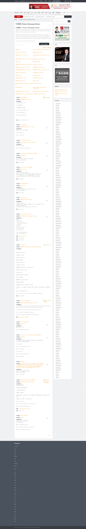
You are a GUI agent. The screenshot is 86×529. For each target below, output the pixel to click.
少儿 (32, 12)
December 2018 (58, 242)
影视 (15, 473)
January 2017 (58, 279)
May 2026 (57, 108)
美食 (42, 12)
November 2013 (58, 344)
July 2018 (57, 250)
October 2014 (58, 326)
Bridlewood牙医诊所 (24, 183)
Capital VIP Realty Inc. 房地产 (25, 214)
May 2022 (57, 172)
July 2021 (57, 189)
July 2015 (57, 310)
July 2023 (57, 158)
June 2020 (57, 211)
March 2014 (58, 338)
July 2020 (57, 209)
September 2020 (58, 206)
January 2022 (58, 178)
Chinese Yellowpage (56, 1)
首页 (17, 12)
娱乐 (50, 12)
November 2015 (58, 303)
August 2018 (58, 249)
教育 (28, 12)
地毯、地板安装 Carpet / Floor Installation (24, 59)
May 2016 (57, 293)
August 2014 (58, 329)
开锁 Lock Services (36, 64)
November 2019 (58, 223)
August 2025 (58, 124)
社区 (25, 12)
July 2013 (57, 351)
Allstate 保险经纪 (23, 97)
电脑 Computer (36, 75)
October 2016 (58, 285)
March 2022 (58, 175)
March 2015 (58, 317)
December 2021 (58, 180)
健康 (39, 12)
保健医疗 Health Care (37, 52)
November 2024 (58, 139)
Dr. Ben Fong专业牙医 (24, 321)
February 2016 (58, 298)
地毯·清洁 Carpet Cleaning (38, 59)
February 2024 (58, 155)
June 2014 (57, 332)
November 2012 (58, 365)
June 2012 (57, 374)
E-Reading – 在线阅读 (39, 1)
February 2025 (58, 134)
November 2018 (58, 243)
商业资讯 (15, 463)
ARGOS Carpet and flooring (25, 140)
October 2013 (58, 346)
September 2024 (58, 143)
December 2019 (58, 221)
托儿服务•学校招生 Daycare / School (22, 69)
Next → (49, 435)
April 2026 (57, 110)
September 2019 (58, 226)
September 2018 (58, 247)
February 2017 (58, 278)
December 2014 (58, 322)
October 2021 (58, 184)
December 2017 (58, 261)
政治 (15, 477)
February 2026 (58, 113)
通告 (53, 12)
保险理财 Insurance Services (21, 55)
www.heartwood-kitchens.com (24, 408)
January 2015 (58, 321)
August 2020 (58, 208)
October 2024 (58, 141)
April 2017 (57, 274)
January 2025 (58, 136)
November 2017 (58, 262)
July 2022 (57, 168)
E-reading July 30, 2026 (40, 16)
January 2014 (58, 341)
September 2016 (58, 286)
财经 (15, 516)
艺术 (15, 514)
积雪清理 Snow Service (37, 77)
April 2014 (57, 336)
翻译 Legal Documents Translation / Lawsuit (24, 83)
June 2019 (57, 232)
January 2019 (58, 240)
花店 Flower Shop (36, 83)
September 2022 (58, 165)
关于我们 (45, 1)
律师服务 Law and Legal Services (22, 67)
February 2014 (58, 339)
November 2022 (58, 161)
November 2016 (58, 283)
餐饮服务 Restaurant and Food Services (23, 94)
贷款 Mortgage (18, 87)
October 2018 (58, 245)
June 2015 (57, 312)
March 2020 (58, 216)
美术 (15, 506)
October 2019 (58, 225)
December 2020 (58, 201)
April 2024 (57, 151)
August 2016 (58, 288)
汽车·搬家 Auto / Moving (38, 72)
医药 (15, 458)
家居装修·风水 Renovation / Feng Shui (23, 64)
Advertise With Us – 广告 (24, 1)
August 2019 (58, 228)
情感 (46, 12)
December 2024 (58, 137)
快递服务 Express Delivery (38, 67)
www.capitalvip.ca (22, 236)
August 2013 (58, 350)
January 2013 (58, 362)
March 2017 (58, 276)
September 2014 (58, 327)
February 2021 (58, 197)
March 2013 (58, 358)
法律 (15, 497)
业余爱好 (17, 49)
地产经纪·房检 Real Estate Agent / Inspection (42, 55)
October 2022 (58, 163)
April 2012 (57, 377)
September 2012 (58, 368)
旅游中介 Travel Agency (20, 72)
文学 (15, 485)
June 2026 (57, 107)
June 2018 (57, 252)
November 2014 (58, 324)
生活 (35, 12)
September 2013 (58, 348)
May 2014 (57, 334)
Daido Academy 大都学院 (25, 300)
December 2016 (58, 281)
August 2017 (58, 267)
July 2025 (57, 125)
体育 (15, 448)
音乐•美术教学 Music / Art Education (40, 91)
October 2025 (58, 120)
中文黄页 (64, 12)
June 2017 (57, 271)
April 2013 (57, 356)
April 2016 (57, 295)
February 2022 (58, 177)
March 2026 (58, 112)
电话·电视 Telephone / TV (20, 77)
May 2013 (57, 355)
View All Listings (47, 47)
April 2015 (57, 315)
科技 (15, 504)
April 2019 (57, 235)
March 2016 (58, 297)
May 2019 (57, 233)
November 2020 (58, 202)
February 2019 (58, 238)
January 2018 (58, 259)
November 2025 (58, 119)
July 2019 (57, 230)
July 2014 (57, 331)
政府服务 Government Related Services (40, 69)
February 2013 (58, 360)
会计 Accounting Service (20, 52)
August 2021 (58, 187)
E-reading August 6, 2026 (28, 16)
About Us (16, 1)
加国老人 (15, 456)
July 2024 (57, 146)
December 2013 (58, 343)
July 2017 (57, 269)
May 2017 (57, 273)
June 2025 (57, 127)
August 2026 (58, 103)
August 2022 (58, 167)
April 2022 (57, 173)
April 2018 (57, 255)
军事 (15, 453)
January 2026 (58, 115)
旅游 (15, 489)
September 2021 (58, 185)
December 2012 (58, 363)
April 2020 (57, 214)
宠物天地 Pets (36, 61)
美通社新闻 (58, 12)
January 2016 (58, 300)
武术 (15, 492)
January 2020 (58, 220)
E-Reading (16, 446)
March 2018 (58, 257)
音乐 (15, 521)
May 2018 (57, 254)
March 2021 (58, 196)
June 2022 (57, 170)
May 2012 (57, 375)
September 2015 (58, 307)
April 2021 (57, 194)
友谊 (15, 461)
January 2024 (58, 156)
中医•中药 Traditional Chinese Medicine (41, 49)
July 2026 (57, 105)
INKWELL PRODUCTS (24, 415)
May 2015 (57, 314)
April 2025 (57, 131)
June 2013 (57, 353)
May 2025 (57, 129)
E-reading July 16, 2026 (50, 16)
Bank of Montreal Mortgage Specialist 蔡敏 (28, 153)
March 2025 (58, 132)
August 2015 (58, 309)
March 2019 (58, 237)
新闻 (21, 12)
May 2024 (57, 149)
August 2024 (58, 144)
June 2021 (57, 190)
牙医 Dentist (18, 75)
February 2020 (58, 218)
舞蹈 (15, 511)
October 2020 (58, 204)
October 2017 (58, 264)
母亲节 (15, 494)
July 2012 (57, 372)
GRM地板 (22, 361)
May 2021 (57, 192)
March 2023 (58, 160)
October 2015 (58, 305)
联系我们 (50, 1)
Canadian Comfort (23, 197)
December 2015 (58, 302)
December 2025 (58, 117)
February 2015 (58, 319)
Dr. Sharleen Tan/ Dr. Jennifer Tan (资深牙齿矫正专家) (30, 334)
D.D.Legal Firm (23, 244)
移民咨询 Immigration (20, 80)
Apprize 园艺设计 (23, 124)
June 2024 (57, 148)
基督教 (15, 465)
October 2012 (58, 367)
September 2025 (58, 122)
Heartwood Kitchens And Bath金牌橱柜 (27, 379)
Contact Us (32, 1)
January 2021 (58, 199)
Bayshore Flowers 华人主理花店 (26, 167)
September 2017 (58, 266)
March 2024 (58, 153)
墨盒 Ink (17, 61)
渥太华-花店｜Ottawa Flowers (60, 89)
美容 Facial (35, 80)
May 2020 (57, 213)
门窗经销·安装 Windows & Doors (22, 91)
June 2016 (57, 291)
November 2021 (58, 182)
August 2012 (58, 370)
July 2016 (57, 290)
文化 (15, 482)
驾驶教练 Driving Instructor (38, 94)
